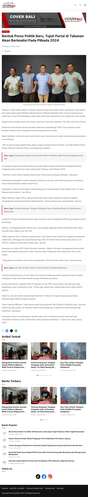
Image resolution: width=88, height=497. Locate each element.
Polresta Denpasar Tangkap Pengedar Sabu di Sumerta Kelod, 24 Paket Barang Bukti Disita (43, 366)
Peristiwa (6, 31)
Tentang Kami (50, 488)
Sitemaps (60, 488)
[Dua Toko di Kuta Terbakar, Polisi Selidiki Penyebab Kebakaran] (73, 358)
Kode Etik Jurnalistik (17, 488)
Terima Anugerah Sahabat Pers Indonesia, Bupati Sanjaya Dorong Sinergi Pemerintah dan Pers (45, 445)
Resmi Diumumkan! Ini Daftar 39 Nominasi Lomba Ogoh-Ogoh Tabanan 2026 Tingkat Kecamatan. (47, 432)
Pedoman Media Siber (34, 488)
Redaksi (5, 488)
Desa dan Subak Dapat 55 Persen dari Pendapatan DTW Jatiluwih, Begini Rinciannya (41, 461)
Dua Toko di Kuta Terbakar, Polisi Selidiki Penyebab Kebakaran (40, 268)
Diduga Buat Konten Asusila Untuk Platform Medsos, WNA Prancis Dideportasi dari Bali (14, 366)
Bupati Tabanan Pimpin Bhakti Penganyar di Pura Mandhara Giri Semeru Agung (39, 438)
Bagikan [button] (7, 51)
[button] (76, 5)
